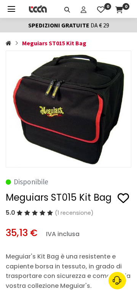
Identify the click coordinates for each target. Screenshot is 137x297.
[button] (123, 199)
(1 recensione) (74, 213)
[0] (101, 9)
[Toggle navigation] (11, 9)
